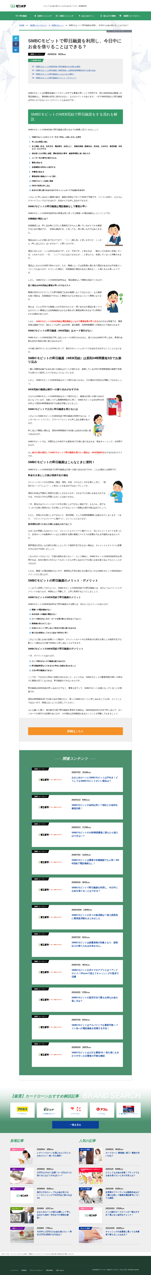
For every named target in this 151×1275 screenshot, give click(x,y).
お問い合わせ (60, 1270)
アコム (102, 1113)
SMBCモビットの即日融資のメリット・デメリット (56, 78)
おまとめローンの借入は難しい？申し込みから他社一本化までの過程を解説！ (54, 1215)
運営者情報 (49, 1270)
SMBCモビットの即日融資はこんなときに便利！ (55, 74)
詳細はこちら (75, 731)
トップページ (14, 1270)
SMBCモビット (58, 25)
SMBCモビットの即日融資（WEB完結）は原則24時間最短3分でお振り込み (66, 70)
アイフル (76, 1113)
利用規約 (24, 1270)
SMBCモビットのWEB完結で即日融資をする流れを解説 (58, 67)
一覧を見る (75, 1125)
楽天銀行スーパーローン (129, 1113)
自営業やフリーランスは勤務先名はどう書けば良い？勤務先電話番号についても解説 (122, 1195)
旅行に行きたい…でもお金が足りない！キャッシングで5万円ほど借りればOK (54, 1195)
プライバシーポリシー (36, 1270)
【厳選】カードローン (38, 25)
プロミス (23, 1113)
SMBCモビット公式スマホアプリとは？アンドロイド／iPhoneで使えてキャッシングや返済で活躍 (95, 973)
